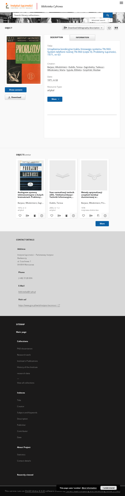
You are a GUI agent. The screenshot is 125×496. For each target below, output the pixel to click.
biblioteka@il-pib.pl (27, 291)
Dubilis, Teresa (75, 67)
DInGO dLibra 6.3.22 (35, 491)
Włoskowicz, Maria (56, 70)
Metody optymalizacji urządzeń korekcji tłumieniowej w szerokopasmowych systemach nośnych (91, 194)
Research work (24, 354)
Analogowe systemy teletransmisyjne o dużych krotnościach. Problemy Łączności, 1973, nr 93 (30, 194)
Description (22, 418)
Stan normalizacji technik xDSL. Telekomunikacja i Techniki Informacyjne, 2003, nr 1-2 (61, 194)
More (102, 223)
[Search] (108, 15)
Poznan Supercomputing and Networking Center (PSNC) (93, 491)
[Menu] (121, 2)
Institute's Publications (27, 361)
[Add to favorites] (109, 28)
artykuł (50, 90)
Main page (21, 332)
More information (89, 488)
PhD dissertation (24, 348)
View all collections (25, 382)
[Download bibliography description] (27, 216)
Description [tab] (56, 37)
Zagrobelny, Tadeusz (94, 67)
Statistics (21, 454)
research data (23, 373)
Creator (20, 406)
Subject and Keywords (27, 412)
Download (16, 97)
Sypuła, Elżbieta (74, 70)
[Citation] (116, 28)
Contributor (22, 431)
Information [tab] (82, 37)
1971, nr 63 (52, 80)
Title (19, 400)
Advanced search (98, 20)
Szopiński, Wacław (91, 70)
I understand (108, 487)
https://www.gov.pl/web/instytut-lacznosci (37, 305)
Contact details (24, 460)
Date (19, 437)
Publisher (21, 425)
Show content (15, 89)
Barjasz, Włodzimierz (57, 67)
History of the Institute (27, 367)
